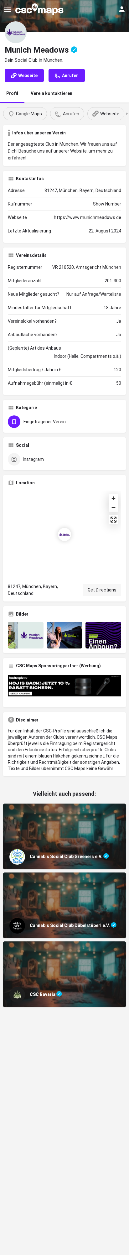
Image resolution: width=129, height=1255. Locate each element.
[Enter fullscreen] (113, 519)
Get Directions (102, 589)
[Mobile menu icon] (7, 9)
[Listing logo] (16, 32)
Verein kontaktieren (51, 93)
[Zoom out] (113, 507)
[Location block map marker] (64, 534)
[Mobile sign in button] (122, 9)
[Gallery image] (26, 635)
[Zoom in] (113, 498)
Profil (12, 93)
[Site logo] (40, 9)
